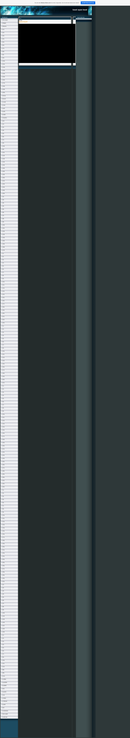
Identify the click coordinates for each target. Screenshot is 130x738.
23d (4, 184)
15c (4, 297)
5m (3, 42)
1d (3, 124)
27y (4, 568)
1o (3, 635)
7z (3, 344)
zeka (4, 105)
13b (4, 234)
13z (4, 360)
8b (3, 218)
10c (4, 281)
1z (3, 326)
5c (3, 266)
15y (4, 531)
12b (4, 231)
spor (4, 108)
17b (4, 250)
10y (4, 515)
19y (4, 543)
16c (4, 300)
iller (3, 669)
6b (3, 212)
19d (4, 174)
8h (3, 606)
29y (4, 572)
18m (4, 86)
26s (4, 464)
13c (4, 291)
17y (4, 537)
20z (4, 379)
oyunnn (4, 691)
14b (4, 237)
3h (3, 590)
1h (3, 584)
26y (4, 565)
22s (4, 452)
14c (4, 294)
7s (3, 404)
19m (4, 89)
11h (3, 625)
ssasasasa (5, 710)
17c (4, 303)
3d (3, 130)
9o (3, 54)
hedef (4, 114)
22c (4, 319)
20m (4, 92)
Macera (4, 26)
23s (4, 455)
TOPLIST (5, 701)
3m (3, 35)
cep (4, 695)
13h (4, 619)
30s (4, 477)
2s (3, 389)
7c (3, 272)
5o (3, 647)
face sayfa (5, 713)
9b (3, 221)
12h (4, 616)
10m (4, 61)
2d (3, 127)
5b (3, 209)
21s (4, 449)
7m (3, 48)
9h (3, 609)
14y (4, 527)
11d (3, 152)
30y (4, 575)
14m (4, 73)
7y (3, 505)
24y (4, 559)
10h (4, 613)
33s (4, 486)
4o (3, 644)
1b (3, 196)
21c (4, 316)
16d (4, 168)
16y (4, 534)
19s (4, 442)
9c (3, 278)
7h (3, 603)
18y (4, 540)
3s (3, 392)
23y (4, 553)
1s (3, 385)
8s (3, 408)
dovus (4, 95)
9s (3, 411)
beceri (4, 98)
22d (4, 187)
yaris (4, 111)
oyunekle (5, 682)
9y (3, 512)
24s (4, 458)
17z (4, 370)
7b (3, 215)
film (3, 672)
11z (3, 354)
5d (3, 133)
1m (3, 29)
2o (3, 638)
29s (4, 474)
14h (4, 622)
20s (4, 445)
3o (3, 641)
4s (3, 395)
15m (4, 76)
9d (3, 143)
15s (4, 430)
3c (3, 259)
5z (3, 338)
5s (3, 398)
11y (3, 518)
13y (4, 524)
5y (3, 502)
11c (3, 285)
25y (4, 562)
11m (4, 64)
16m (4, 79)
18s (4, 439)
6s (3, 401)
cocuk (4, 102)
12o (4, 666)
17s (4, 436)
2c (3, 256)
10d (4, 146)
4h (3, 594)
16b (4, 244)
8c (3, 275)
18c (4, 307)
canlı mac (5, 717)
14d (4, 161)
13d (4, 158)
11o (3, 663)
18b (4, 247)
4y (3, 499)
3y (3, 496)
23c (4, 322)
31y (4, 581)
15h (4, 628)
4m (3, 38)
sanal (4, 704)
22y (4, 556)
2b (3, 199)
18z (4, 373)
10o (4, 660)
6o (3, 650)
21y (4, 549)
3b (3, 202)
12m (4, 67)
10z (4, 351)
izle (3, 120)
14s (4, 426)
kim (3, 688)
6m (3, 45)
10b (4, 225)
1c (3, 253)
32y (4, 578)
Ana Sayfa (5, 20)
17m (4, 83)
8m (3, 51)
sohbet (4, 679)
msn (4, 676)
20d (4, 177)
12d (4, 155)
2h (3, 587)
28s (4, 471)
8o (3, 657)
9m (3, 57)
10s (4, 414)
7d (3, 139)
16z (4, 367)
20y (4, 546)
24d (4, 190)
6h (3, 600)
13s (4, 423)
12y (4, 521)
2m (3, 32)
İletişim (4, 23)
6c (3, 269)
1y (3, 490)
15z (4, 363)
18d (4, 171)
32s (4, 483)
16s (4, 433)
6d (3, 136)
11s (3, 417)
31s (4, 480)
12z (4, 357)
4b (3, 206)
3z (3, 332)
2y (3, 493)
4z (3, 335)
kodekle (4, 685)
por (3, 707)
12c (4, 288)
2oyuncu (5, 117)
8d (3, 149)
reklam (4, 698)
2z (3, 329)
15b (4, 240)
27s (4, 467)
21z (4, 382)
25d (4, 193)
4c (3, 262)
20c (4, 313)
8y (3, 508)
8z (3, 348)
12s (4, 420)
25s (4, 461)
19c (4, 310)
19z (4, 376)
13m (4, 70)
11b (3, 228)
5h (3, 597)
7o (3, 654)
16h (4, 631)
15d (4, 165)
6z (3, 341)
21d (4, 180)
